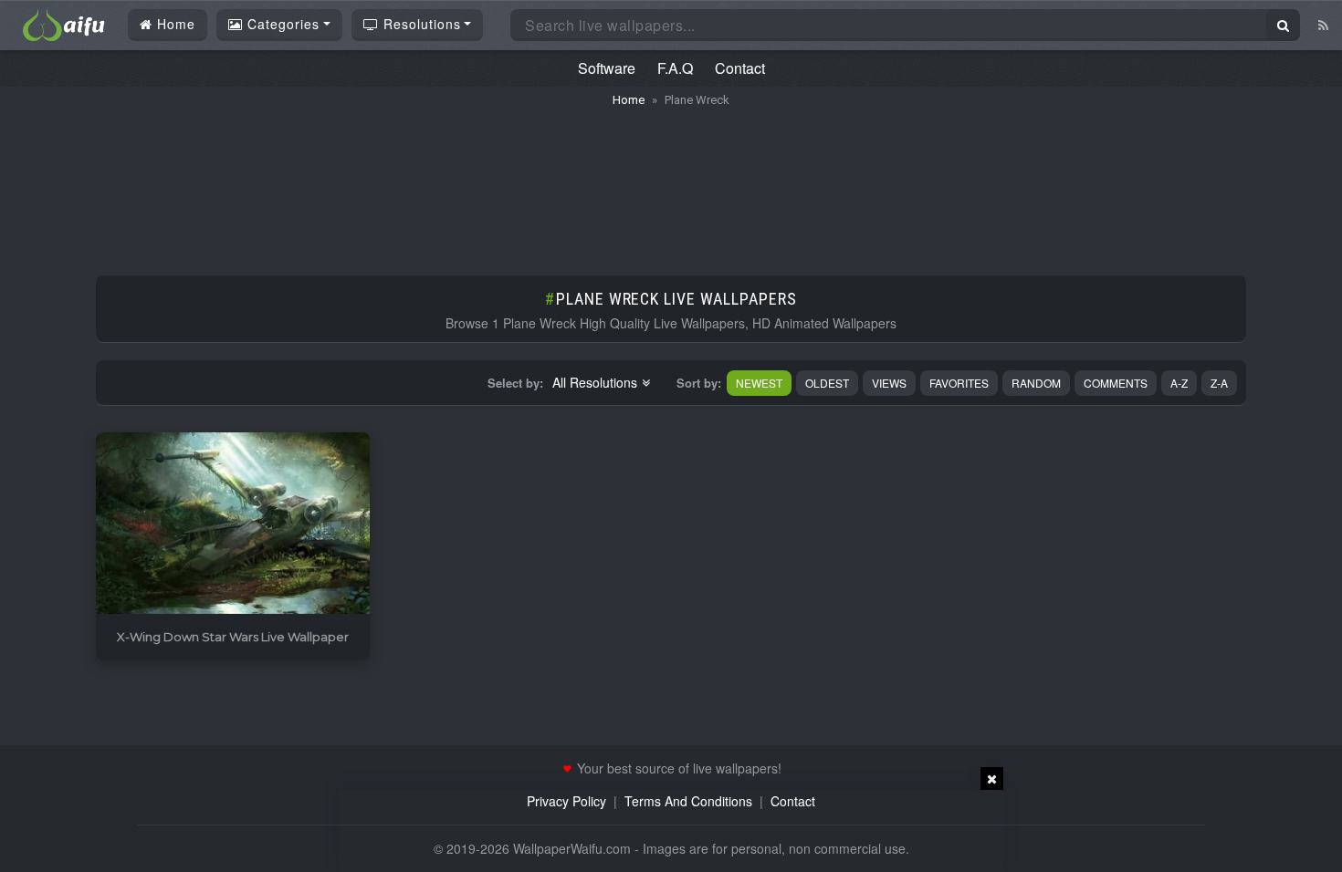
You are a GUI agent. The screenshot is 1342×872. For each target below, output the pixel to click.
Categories (281, 24)
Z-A (1219, 382)
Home (173, 24)
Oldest (827, 382)
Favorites (959, 382)
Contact (740, 67)
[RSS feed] (1323, 25)
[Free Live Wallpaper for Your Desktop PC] (64, 23)
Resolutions (420, 24)
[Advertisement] (671, 182)
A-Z (1179, 382)
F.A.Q (675, 67)
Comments (1116, 382)
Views (889, 382)
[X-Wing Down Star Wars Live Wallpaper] (233, 524)
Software (606, 67)
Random (1036, 382)
